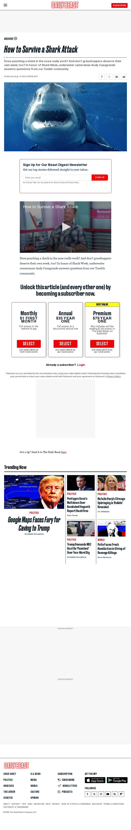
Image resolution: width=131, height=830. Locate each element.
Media (34, 780)
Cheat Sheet (9, 774)
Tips (24, 804)
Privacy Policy (73, 182)
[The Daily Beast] (64, 5)
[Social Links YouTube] (108, 794)
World (34, 786)
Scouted (8, 797)
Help (48, 804)
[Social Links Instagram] (101, 794)
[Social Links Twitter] (94, 794)
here (63, 451)
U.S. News (35, 774)
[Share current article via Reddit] (124, 77)
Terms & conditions (113, 804)
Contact (15, 804)
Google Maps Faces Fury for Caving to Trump (34, 523)
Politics (8, 780)
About (6, 804)
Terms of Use (59, 182)
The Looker (9, 792)
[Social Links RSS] (114, 794)
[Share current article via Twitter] (109, 77)
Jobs (29, 804)
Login (81, 364)
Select (29, 344)
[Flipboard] (121, 794)
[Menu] (8, 5)
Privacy (56, 804)
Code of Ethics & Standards (76, 804)
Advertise (39, 804)
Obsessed (8, 786)
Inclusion (97, 804)
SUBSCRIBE (119, 5)
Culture (35, 792)
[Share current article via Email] (117, 77)
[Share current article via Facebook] (102, 77)
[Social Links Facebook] (87, 794)
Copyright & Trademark (15, 807)
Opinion (35, 797)
